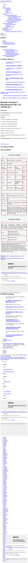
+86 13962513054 (7, 391)
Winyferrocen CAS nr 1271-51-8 (14, 307)
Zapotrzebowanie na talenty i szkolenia (14, 31)
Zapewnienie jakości (10, 26)
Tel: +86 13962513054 (8, 346)
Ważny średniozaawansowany (14, 16)
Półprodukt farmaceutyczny (11, 15)
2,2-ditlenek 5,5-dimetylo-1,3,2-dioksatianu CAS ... (14, 301)
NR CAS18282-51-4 (9, 357)
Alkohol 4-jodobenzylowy (19, 357)
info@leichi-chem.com (13, 231)
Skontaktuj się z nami (7, 29)
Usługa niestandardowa (8, 23)
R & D (7, 11)
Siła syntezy (8, 25)
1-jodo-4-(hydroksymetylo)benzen (13, 358)
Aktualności (5, 28)
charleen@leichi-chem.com (13, 233)
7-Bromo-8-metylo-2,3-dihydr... (14, 65)
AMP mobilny (7, 356)
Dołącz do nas (6, 30)
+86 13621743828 (7, 393)
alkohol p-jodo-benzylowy (19, 358)
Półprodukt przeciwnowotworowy (15, 19)
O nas (4, 341)
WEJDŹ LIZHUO (7, 8)
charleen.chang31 (6, 381)
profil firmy (8, 9)
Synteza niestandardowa (11, 24)
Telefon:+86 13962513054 (6, 1)
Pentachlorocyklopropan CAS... (14, 84)
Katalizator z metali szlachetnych (12, 20)
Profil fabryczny (9, 12)
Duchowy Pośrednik (12, 17)
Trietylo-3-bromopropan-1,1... (14, 72)
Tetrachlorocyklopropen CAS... (14, 89)
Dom (4, 6)
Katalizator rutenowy (12, 22)
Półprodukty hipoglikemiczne (14, 18)
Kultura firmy (8, 10)
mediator (2, 357)
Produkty (5, 13)
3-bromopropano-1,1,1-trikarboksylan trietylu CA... (13, 320)
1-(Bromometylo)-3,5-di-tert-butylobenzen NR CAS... (13, 328)
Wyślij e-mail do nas (5, 144)
